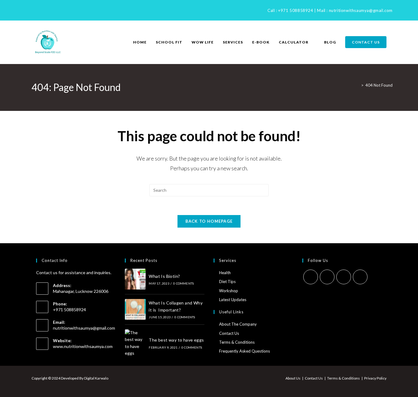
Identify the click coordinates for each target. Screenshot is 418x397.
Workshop (228, 290)
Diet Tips (227, 281)
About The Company (238, 324)
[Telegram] (55, 10)
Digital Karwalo (96, 378)
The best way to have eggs (176, 339)
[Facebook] (28, 10)
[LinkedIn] (41, 10)
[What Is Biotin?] (135, 279)
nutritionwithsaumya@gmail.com (361, 10)
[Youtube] (48, 10)
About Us (293, 378)
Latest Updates (232, 299)
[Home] (357, 85)
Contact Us (229, 333)
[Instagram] (34, 10)
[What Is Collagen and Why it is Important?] (135, 309)
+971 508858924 (295, 10)
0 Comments (183, 283)
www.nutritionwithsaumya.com (83, 346)
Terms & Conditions (237, 342)
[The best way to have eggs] (135, 343)
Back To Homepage (209, 221)
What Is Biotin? (164, 276)
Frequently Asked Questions (244, 351)
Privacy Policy (375, 378)
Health (225, 272)
